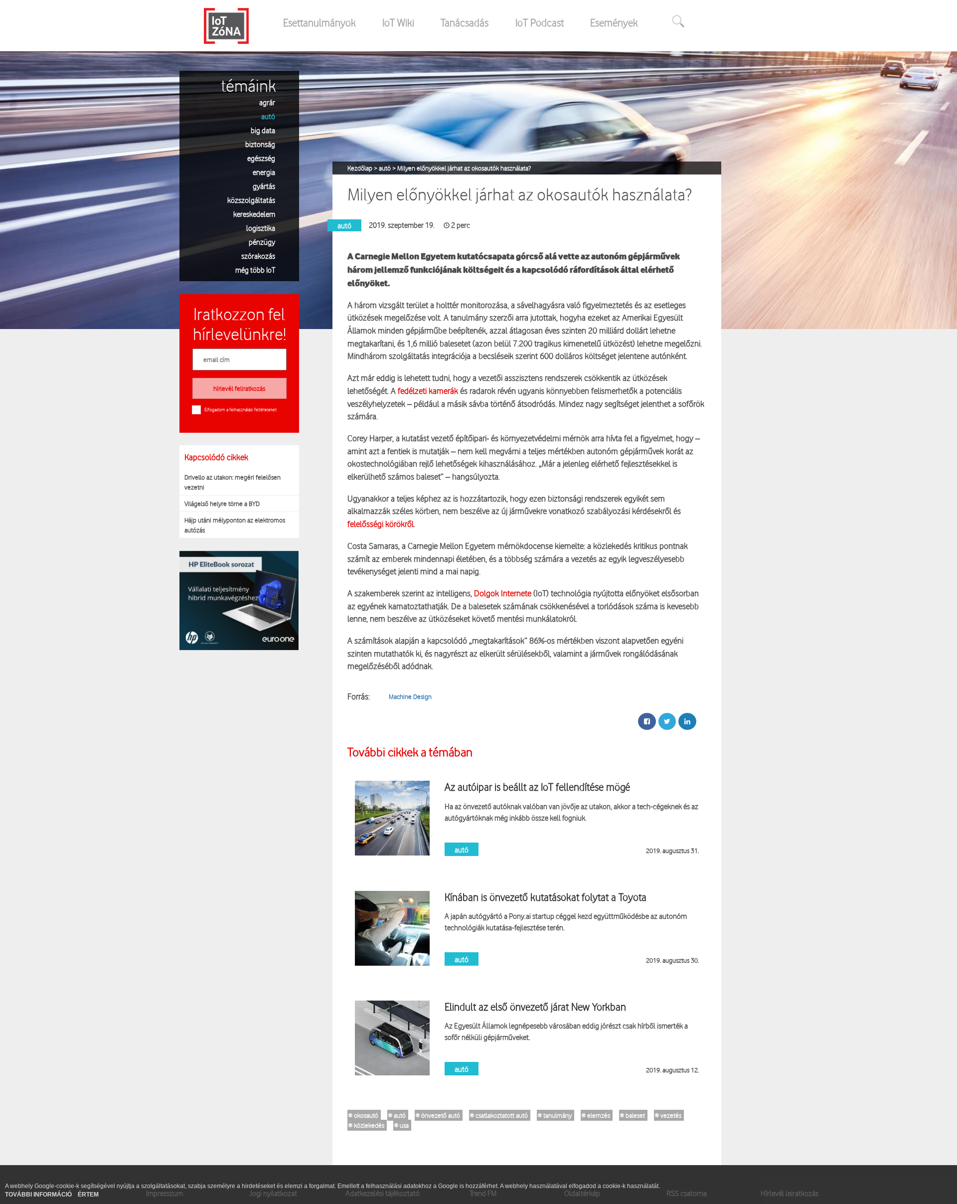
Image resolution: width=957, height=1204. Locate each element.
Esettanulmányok (319, 22)
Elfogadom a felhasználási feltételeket (240, 409)
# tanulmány (555, 1115)
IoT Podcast (539, 22)
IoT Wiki (398, 22)
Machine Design (410, 696)
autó (268, 116)
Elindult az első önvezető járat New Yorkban (535, 1006)
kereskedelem (254, 213)
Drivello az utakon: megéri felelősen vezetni (232, 482)
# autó (397, 1115)
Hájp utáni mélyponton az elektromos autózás (234, 525)
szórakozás (258, 255)
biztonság (260, 144)
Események (614, 22)
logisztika (260, 227)
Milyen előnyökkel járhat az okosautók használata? (464, 168)
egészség (261, 158)
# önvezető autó (438, 1115)
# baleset (632, 1115)
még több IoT (255, 269)
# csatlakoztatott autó (499, 1115)
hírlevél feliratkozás (239, 388)
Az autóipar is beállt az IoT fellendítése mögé (537, 786)
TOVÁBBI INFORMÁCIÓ (39, 1194)
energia (264, 171)
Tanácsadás (464, 22)
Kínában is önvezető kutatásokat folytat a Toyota (545, 896)
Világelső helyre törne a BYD (222, 504)
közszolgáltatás (251, 199)
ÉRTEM (88, 1194)
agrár (267, 102)
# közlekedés (366, 1125)
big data (263, 130)
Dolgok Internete (501, 593)
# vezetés (668, 1115)
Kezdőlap (360, 168)
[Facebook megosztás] (647, 721)
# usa (401, 1125)
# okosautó (363, 1115)
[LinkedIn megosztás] (687, 721)
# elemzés (596, 1115)
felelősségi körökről (380, 523)
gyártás (264, 185)
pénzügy (262, 241)
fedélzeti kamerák (428, 390)
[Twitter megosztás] (667, 721)
